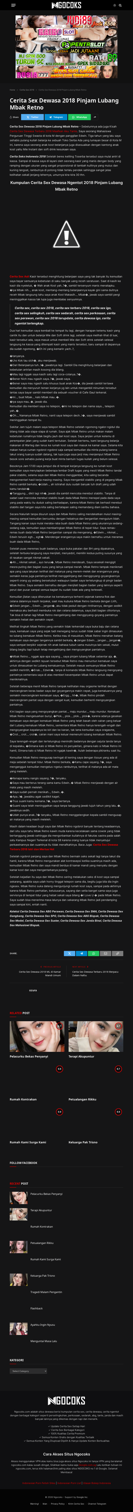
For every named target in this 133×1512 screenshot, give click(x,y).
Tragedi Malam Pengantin (46, 1292)
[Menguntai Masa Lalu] (19, 1345)
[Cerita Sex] (66, 5)
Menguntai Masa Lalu (43, 1341)
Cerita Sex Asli (19, 276)
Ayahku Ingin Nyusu (42, 1325)
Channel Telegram (97, 1503)
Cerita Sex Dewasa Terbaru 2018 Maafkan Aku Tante (43, 131)
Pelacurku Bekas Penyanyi (29, 1056)
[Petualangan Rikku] (96, 1079)
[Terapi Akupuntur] (96, 1036)
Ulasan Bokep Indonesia (97, 1483)
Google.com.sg (88, 1464)
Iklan (45, 1503)
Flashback (36, 1308)
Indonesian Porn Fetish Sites (38, 1483)
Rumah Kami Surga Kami (28, 1142)
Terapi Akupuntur (81, 1056)
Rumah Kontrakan (23, 1099)
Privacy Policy (58, 1503)
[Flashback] (19, 1312)
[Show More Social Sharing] (95, 117)
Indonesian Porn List (69, 1483)
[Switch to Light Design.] (115, 5)
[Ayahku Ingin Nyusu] (19, 1329)
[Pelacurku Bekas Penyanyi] (37, 1036)
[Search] (120, 5)
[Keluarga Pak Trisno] (96, 1122)
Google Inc (82, 1497)
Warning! (34, 1503)
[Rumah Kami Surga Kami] (37, 1122)
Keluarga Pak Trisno (83, 1142)
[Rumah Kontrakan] (37, 1079)
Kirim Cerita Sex (76, 1503)
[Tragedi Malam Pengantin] (19, 1296)
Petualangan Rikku (82, 1099)
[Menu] (13, 5)
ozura (33, 990)
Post (19, 1183)
